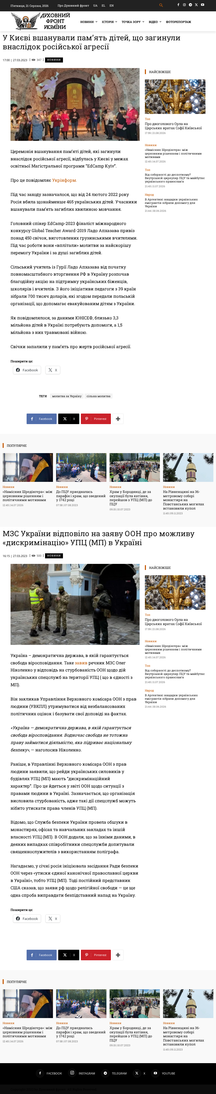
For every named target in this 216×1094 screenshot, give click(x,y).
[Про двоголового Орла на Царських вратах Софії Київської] (175, 96)
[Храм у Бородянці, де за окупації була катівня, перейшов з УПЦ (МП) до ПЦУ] (135, 467)
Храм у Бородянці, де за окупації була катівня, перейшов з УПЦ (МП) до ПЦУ (131, 497)
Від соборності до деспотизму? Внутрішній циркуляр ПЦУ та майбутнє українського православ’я (175, 177)
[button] (161, 5)
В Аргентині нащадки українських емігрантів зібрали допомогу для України (171, 202)
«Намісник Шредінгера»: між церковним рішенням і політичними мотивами (173, 153)
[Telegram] (191, 5)
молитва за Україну (66, 396)
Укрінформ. (64, 180)
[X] (196, 5)
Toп (147, 118)
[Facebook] (178, 5)
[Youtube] (202, 5)
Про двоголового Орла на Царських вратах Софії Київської (173, 125)
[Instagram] (184, 5)
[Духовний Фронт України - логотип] (41, 21)
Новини (54, 59)
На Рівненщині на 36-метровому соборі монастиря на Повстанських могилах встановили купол (183, 499)
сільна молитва (98, 396)
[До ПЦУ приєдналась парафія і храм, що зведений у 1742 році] (81, 467)
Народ (149, 194)
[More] (118, 419)
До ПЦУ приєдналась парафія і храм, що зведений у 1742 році (81, 495)
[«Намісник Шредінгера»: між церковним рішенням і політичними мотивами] (28, 467)
